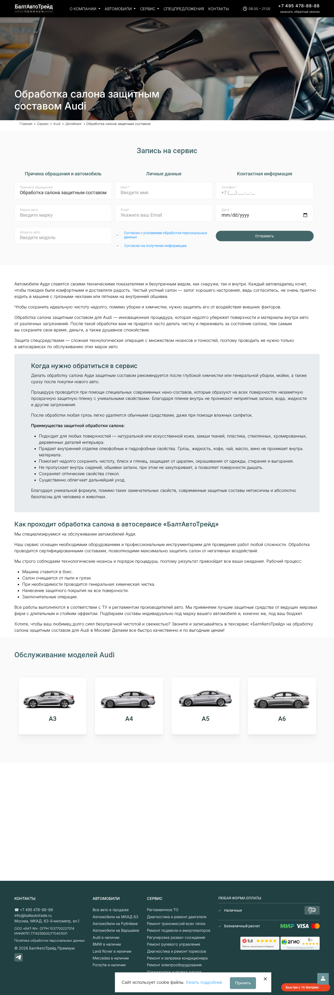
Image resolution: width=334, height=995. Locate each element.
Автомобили (119, 9)
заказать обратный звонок (300, 12)
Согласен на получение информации (155, 246)
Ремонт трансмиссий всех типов (176, 923)
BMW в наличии (107, 944)
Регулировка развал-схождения (176, 937)
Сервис (148, 9)
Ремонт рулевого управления (173, 944)
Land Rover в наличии (112, 951)
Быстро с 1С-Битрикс (302, 987)
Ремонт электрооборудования (174, 965)
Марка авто (29, 210)
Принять (243, 983)
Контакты (218, 9)
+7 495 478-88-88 (299, 5)
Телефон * (229, 187)
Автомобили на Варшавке (116, 930)
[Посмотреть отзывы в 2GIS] (300, 943)
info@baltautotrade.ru (33, 915)
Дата (225, 210)
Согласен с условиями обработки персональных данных (165, 235)
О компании (83, 9)
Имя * (125, 187)
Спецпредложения (184, 9)
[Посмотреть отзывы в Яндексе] (259, 943)
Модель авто (30, 232)
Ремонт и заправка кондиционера (177, 958)
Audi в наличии (106, 937)
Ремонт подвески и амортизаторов (178, 930)
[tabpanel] (53, 705)
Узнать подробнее (204, 982)
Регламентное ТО (162, 909)
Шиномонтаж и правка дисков (174, 972)
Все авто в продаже (111, 909)
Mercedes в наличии (111, 958)
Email (125, 210)
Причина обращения (36, 187)
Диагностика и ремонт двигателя (176, 917)
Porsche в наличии (109, 965)
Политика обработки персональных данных (49, 940)
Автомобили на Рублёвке (115, 923)
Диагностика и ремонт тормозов (176, 951)
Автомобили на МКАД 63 (115, 917)
